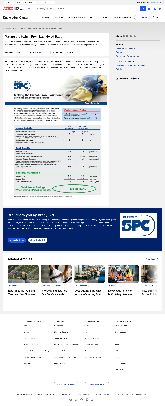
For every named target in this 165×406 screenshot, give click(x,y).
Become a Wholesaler (93, 357)
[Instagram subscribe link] (92, 400)
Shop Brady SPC (38, 240)
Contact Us (119, 370)
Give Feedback (121, 332)
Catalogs (88, 326)
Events (26, 332)
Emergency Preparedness (128, 56)
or (129, 78)
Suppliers (27, 363)
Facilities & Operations (126, 48)
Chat (117, 338)
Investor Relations (31, 344)
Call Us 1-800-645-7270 (124, 326)
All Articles (22, 28)
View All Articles (17, 240)
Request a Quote (61, 338)
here (17, 67)
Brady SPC (44, 53)
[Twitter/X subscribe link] (76, 400)
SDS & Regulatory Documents (66, 344)
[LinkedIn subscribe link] (87, 400)
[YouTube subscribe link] (71, 400)
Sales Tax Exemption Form (65, 357)
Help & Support (121, 363)
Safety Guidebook (91, 338)
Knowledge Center (15, 17)
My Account (58, 326)
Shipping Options (61, 332)
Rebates (87, 351)
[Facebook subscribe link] (81, 400)
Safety (119, 52)
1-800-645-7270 (155, 2)
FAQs (117, 357)
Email (117, 344)
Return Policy (59, 363)
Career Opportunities (32, 357)
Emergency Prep (91, 344)
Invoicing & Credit (61, 351)
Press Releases (30, 338)
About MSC (28, 326)
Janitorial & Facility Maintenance (131, 65)
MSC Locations (121, 351)
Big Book (88, 332)
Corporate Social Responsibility (36, 351)
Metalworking (15, 286)
